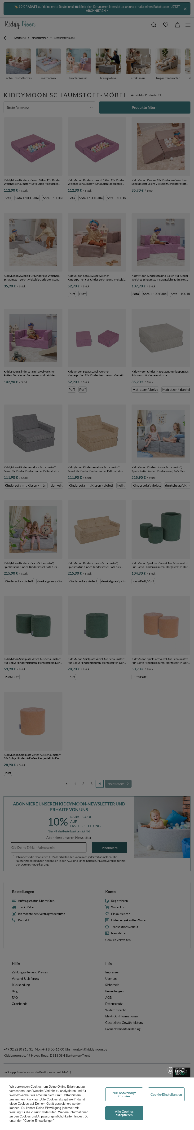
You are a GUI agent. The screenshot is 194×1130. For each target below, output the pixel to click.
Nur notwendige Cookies (124, 1094)
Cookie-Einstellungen (166, 1094)
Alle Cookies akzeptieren (124, 1113)
